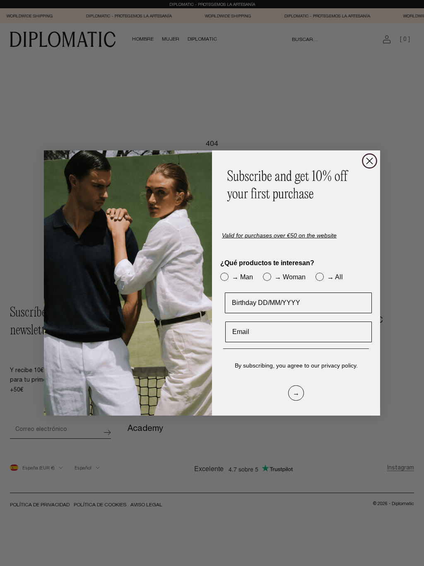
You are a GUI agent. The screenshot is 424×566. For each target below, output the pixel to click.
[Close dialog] (369, 161)
